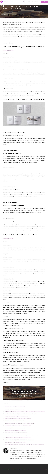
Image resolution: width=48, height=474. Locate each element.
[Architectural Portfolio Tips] (24, 126)
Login (44, 1)
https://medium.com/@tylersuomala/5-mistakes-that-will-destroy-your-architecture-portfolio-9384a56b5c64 (22, 435)
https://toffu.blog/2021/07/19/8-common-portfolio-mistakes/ (14, 409)
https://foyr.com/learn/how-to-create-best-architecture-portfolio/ (15, 430)
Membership (36, 1)
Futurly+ (9, 370)
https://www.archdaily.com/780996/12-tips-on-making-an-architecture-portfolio (18, 418)
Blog (32, 1)
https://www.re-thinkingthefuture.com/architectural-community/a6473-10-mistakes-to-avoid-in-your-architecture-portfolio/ (25, 411)
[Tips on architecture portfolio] (8, 238)
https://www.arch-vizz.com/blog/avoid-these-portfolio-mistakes (15, 406)
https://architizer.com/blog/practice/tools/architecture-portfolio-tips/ (16, 432)
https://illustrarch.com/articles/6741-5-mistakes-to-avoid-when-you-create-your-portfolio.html (20, 423)
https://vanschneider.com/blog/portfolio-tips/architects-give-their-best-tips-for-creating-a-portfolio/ (21, 413)
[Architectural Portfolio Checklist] (8, 50)
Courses (29, 1)
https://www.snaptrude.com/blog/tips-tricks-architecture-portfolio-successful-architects (19, 439)
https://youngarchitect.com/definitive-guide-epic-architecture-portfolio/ (16, 416)
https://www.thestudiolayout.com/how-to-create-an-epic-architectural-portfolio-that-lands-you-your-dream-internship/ (24, 444)
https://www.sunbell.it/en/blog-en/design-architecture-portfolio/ (15, 442)
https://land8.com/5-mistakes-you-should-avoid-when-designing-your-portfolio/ (18, 425)
